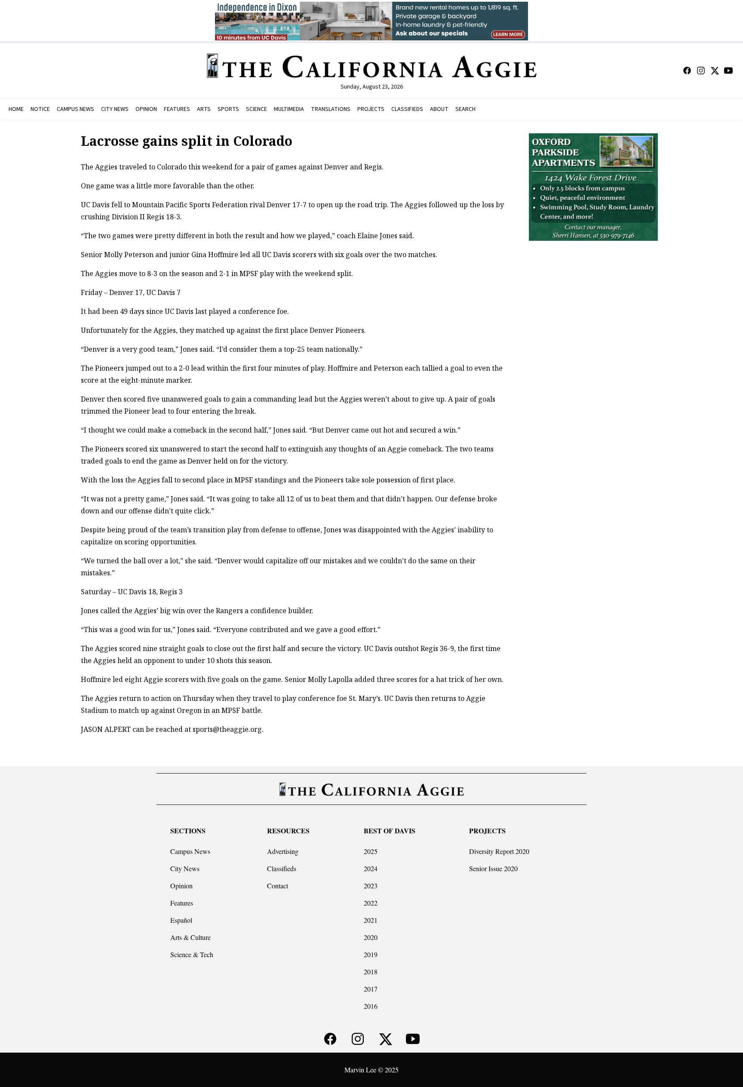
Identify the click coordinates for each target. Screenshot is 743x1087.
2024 (371, 868)
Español (181, 919)
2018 (371, 971)
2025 (371, 851)
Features (181, 902)
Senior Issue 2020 (493, 868)
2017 (371, 988)
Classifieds (281, 868)
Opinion (181, 885)
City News (185, 868)
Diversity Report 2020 (499, 851)
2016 (371, 1005)
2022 (371, 902)
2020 (371, 937)
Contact (277, 885)
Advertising (282, 851)
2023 (371, 885)
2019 (371, 954)
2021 (371, 919)
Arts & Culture (190, 937)
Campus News (190, 851)
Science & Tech (191, 954)
